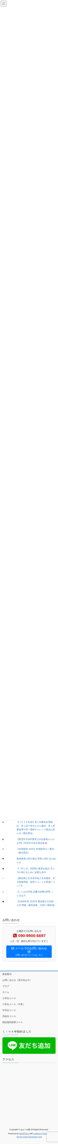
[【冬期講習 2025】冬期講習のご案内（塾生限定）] (5, 849)
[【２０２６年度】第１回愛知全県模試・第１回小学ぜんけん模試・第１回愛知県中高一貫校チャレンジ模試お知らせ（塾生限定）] (5, 822)
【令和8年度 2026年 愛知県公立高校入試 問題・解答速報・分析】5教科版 (36, 903)
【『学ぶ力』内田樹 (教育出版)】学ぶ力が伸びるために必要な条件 (36, 870)
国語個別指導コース (12, 1022)
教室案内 (6, 974)
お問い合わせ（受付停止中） (17, 980)
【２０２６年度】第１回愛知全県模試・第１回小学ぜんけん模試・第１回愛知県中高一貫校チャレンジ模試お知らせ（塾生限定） (36, 828)
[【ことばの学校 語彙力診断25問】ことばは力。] (5, 891)
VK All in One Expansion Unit (29, 1137)
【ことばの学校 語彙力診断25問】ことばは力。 (35, 893)
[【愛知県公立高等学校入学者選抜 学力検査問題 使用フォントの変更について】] (5, 878)
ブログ (5, 986)
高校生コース (9, 1016)
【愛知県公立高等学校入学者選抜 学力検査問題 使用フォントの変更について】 (36, 882)
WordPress (24, 1134)
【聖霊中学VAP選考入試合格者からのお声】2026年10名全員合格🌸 (36, 841)
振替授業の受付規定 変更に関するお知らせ (36, 860)
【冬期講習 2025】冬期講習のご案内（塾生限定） (35, 851)
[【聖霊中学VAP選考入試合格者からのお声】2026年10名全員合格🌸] (5, 839)
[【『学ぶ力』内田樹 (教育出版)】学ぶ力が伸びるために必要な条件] (5, 868)
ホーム (5, 992)
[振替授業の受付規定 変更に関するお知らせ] (5, 859)
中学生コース (9, 1010)
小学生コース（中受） (13, 1004)
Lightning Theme (40, 1134)
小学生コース (9, 998)
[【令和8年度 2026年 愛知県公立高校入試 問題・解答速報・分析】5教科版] (5, 901)
